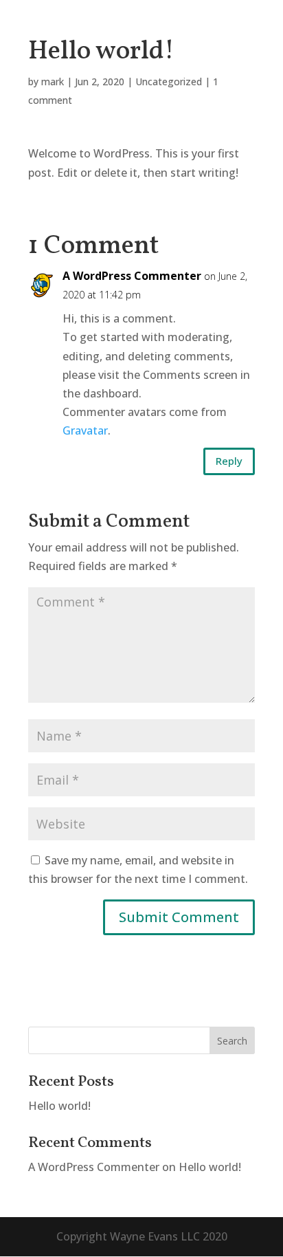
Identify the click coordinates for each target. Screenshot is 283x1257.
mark (52, 81)
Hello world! (59, 1105)
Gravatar (85, 430)
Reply (229, 461)
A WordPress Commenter (132, 275)
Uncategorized (168, 81)
